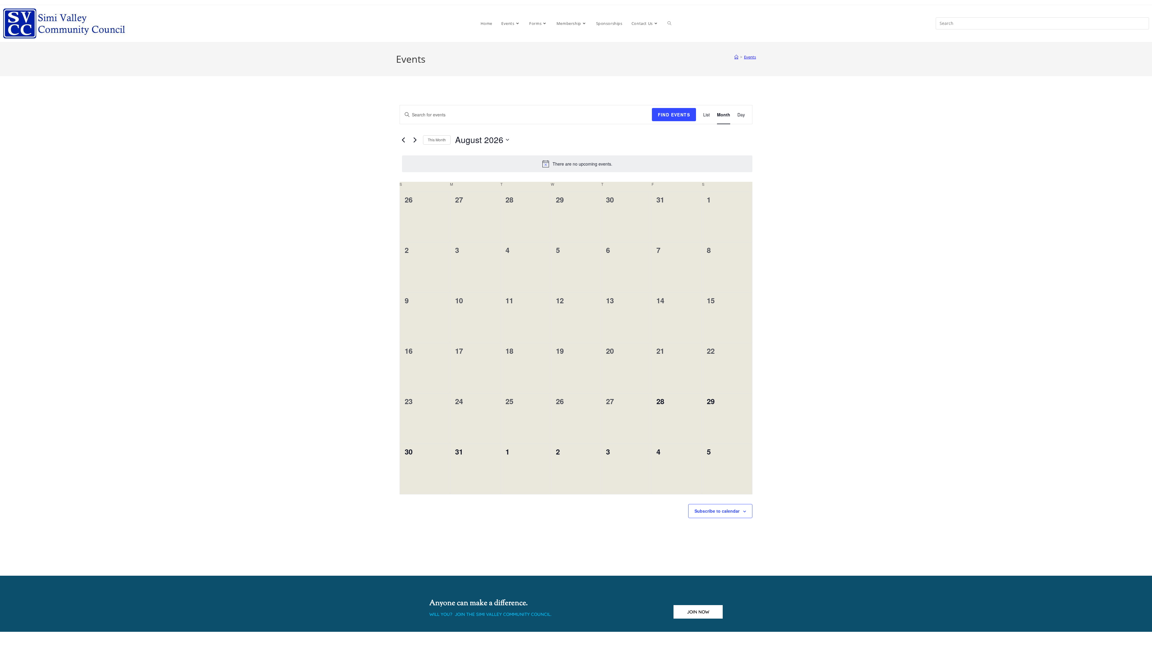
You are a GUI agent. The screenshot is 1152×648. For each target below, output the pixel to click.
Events (750, 57)
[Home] (736, 57)
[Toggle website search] (669, 23)
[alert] (577, 163)
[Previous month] (403, 139)
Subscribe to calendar (717, 511)
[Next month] (414, 139)
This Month (437, 139)
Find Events (674, 115)
